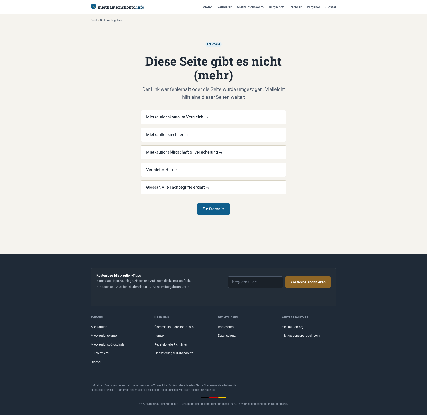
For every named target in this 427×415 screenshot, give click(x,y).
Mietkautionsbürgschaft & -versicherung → (184, 152)
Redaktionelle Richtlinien (171, 344)
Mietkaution (99, 327)
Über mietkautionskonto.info (174, 327)
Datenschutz (227, 336)
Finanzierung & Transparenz (173, 353)
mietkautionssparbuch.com (301, 336)
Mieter (207, 7)
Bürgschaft (276, 7)
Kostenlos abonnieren (308, 282)
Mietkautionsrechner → (167, 134)
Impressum (226, 327)
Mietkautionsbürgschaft (107, 344)
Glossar (330, 7)
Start (94, 20)
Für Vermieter (100, 353)
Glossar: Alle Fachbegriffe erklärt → (178, 187)
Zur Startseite (214, 209)
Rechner (296, 7)
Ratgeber (313, 7)
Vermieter (224, 7)
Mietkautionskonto (250, 7)
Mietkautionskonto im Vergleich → (177, 117)
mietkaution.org (293, 327)
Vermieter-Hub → (162, 169)
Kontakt (159, 336)
